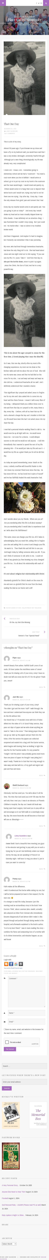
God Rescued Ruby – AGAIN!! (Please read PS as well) (21, 1205)
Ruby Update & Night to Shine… (13, 1215)
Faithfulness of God (13, 608)
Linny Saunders (12, 131)
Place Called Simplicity (24, 19)
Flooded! (5, 1198)
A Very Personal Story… (10, 1185)
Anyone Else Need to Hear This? (13, 1191)
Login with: (8, 959)
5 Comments (10, 133)
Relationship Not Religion (31, 608)
